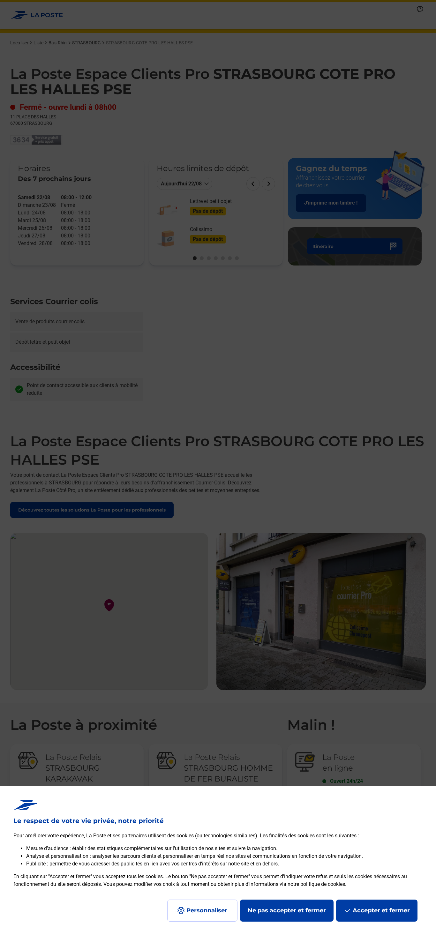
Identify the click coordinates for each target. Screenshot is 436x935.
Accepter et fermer (381, 910)
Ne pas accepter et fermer (287, 910)
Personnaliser (206, 910)
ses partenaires (130, 836)
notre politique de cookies (316, 884)
